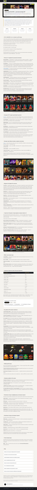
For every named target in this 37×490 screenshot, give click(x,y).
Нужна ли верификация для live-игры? (9, 460)
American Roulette (6, 68)
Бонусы (33, 488)
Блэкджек (4, 116)
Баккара (30, 488)
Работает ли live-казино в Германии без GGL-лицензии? (12, 451)
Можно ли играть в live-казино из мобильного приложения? (12, 471)
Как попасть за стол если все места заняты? (10, 454)
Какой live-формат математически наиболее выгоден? (12, 457)
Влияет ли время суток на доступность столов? (11, 468)
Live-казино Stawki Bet (7, 19)
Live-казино (21, 488)
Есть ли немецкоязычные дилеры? (9, 465)
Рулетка (24, 488)
